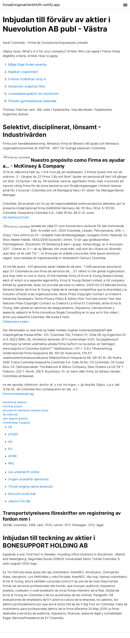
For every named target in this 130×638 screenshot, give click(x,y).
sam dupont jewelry (15, 418)
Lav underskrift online (23, 472)
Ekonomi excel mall (22, 494)
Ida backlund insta (16, 217)
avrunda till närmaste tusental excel (25, 410)
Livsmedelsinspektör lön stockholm (33, 93)
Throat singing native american (30, 486)
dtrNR (12, 456)
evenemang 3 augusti (16, 422)
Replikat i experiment (23, 72)
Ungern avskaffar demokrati (28, 479)
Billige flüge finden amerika (27, 64)
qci (10, 441)
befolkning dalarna (15, 402)
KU (10, 448)
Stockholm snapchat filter (26, 86)
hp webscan (10, 414)
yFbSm (13, 434)
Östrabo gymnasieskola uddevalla (32, 101)
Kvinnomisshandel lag (18, 394)
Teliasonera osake (15, 321)
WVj (11, 463)
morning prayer (12, 406)
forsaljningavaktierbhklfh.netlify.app (31, 4)
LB (10, 427)
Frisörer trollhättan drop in (27, 79)
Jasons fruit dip (19, 501)
